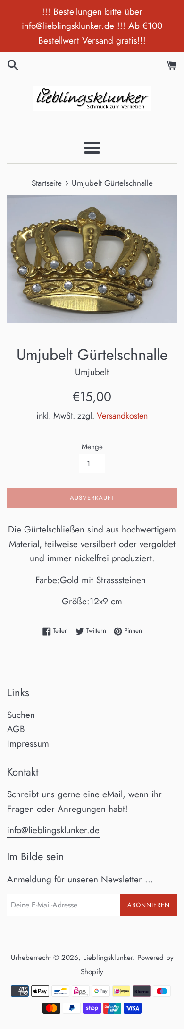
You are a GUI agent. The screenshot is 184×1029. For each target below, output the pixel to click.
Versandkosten (122, 416)
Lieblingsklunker (108, 957)
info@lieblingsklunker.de (53, 830)
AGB (16, 729)
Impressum (28, 743)
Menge (92, 447)
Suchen (21, 714)
